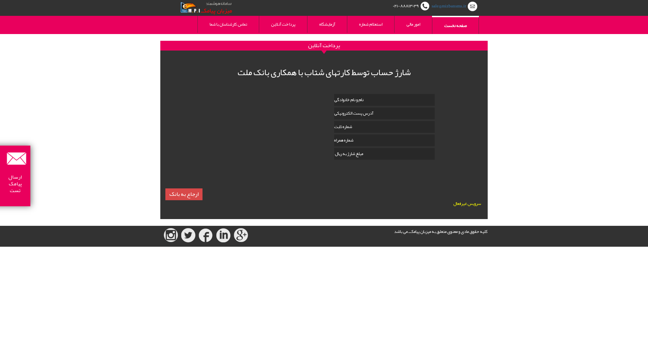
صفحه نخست (455, 25)
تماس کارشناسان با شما (228, 24)
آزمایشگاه (327, 24)
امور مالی (413, 24)
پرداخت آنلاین (283, 24)
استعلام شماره (370, 24)
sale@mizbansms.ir (449, 6)
